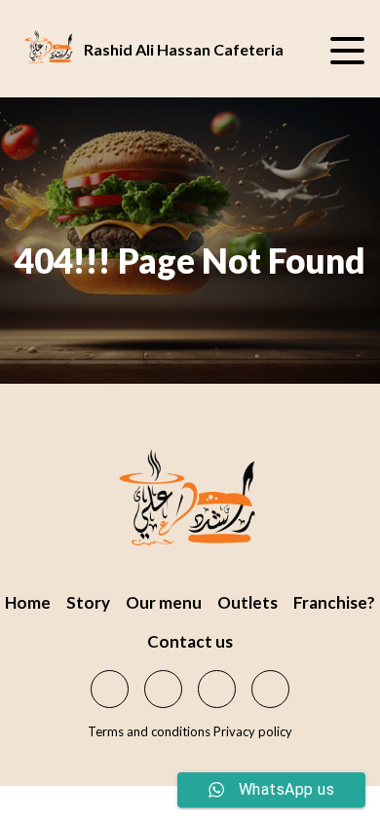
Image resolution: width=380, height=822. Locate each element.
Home (28, 602)
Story (88, 602)
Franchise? (334, 602)
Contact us (190, 641)
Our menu (164, 602)
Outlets (247, 602)
